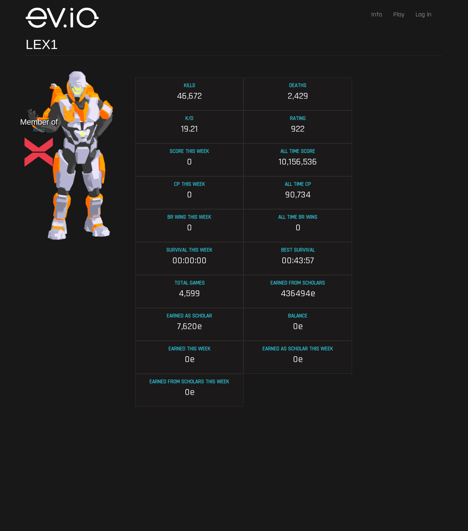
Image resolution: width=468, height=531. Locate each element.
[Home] (65, 18)
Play (398, 14)
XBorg (39, 130)
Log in (423, 14)
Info (376, 14)
